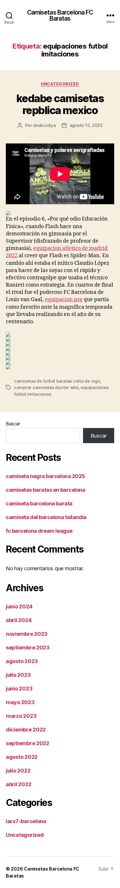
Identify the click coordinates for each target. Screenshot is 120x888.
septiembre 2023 (28, 647)
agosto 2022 (22, 757)
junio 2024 (19, 606)
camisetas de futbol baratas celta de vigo (57, 381)
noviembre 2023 (26, 634)
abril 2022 (18, 784)
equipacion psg (63, 299)
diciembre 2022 (26, 730)
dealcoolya (44, 125)
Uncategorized (60, 83)
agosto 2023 (22, 661)
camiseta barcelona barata (39, 503)
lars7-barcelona (26, 821)
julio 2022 (18, 771)
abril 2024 (18, 620)
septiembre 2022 (27, 743)
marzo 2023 (21, 716)
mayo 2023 (20, 702)
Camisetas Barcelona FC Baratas (60, 15)
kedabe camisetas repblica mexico (60, 104)
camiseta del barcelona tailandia (46, 517)
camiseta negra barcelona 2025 (45, 476)
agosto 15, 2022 (86, 125)
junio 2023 (19, 688)
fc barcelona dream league (39, 531)
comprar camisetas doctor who (46, 387)
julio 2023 (18, 675)
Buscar (13, 424)
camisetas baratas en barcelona (45, 490)
